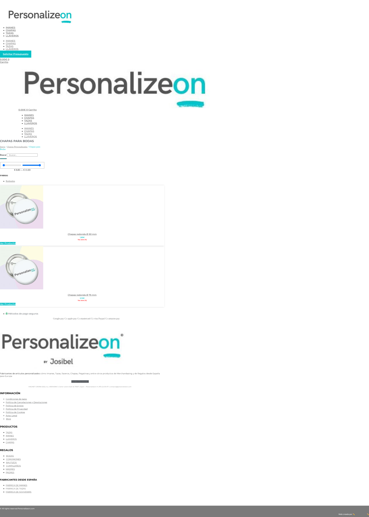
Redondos (10, 181)
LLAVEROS (12, 35)
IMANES (10, 27)
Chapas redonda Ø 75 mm (82, 295)
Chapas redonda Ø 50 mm (82, 234)
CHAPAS (11, 30)
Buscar (3, 155)
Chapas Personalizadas (17, 147)
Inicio (2, 147)
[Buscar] (3, 158)
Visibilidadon (360, 514)
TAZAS (10, 33)
